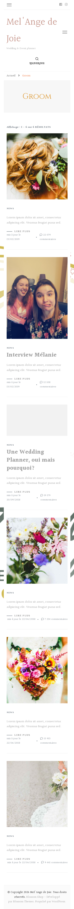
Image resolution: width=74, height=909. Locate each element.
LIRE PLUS (22, 231)
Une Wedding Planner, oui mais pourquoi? (31, 460)
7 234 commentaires (56, 619)
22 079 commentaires (48, 237)
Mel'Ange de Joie (40, 892)
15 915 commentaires (48, 741)
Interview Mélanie (32, 355)
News (10, 208)
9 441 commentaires (56, 862)
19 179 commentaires (48, 497)
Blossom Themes (23, 901)
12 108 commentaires (48, 384)
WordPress (58, 901)
